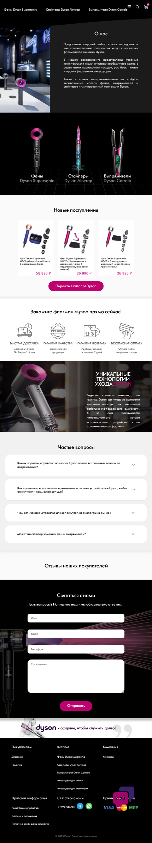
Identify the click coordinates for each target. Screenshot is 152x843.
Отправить (76, 705)
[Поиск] (137, 7)
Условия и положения (24, 816)
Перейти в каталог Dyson (76, 286)
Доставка (17, 756)
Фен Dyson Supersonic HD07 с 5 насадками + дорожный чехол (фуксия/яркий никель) (115, 262)
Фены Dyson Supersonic (20, 9)
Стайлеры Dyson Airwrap (63, 9)
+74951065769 (66, 806)
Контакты (108, 756)
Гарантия (17, 764)
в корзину (35, 250)
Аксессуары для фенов (70, 780)
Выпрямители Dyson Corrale (108, 9)
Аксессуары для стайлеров (72, 788)
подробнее (35, 258)
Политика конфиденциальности (30, 823)
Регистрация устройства (25, 807)
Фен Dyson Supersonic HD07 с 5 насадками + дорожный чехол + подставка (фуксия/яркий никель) (74, 264)
